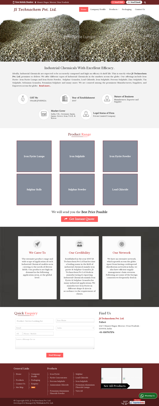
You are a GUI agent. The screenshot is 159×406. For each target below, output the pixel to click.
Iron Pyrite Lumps (34, 156)
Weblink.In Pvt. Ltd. (44, 403)
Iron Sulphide (77, 156)
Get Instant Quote (81, 219)
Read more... (45, 86)
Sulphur (79, 374)
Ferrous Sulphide (57, 381)
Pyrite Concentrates (58, 378)
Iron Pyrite (55, 374)
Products (113, 9)
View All (79, 391)
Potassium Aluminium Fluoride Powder (59, 392)
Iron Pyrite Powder (120, 156)
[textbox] (34, 321)
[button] (24, 2)
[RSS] (33, 387)
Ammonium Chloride (59, 385)
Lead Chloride (120, 189)
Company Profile (98, 9)
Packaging (126, 9)
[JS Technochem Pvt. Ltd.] (35, 9)
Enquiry (34, 384)
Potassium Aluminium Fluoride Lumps (85, 386)
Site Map (19, 387)
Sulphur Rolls (34, 189)
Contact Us (140, 9)
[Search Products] (144, 2)
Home (83, 9)
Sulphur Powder (77, 189)
